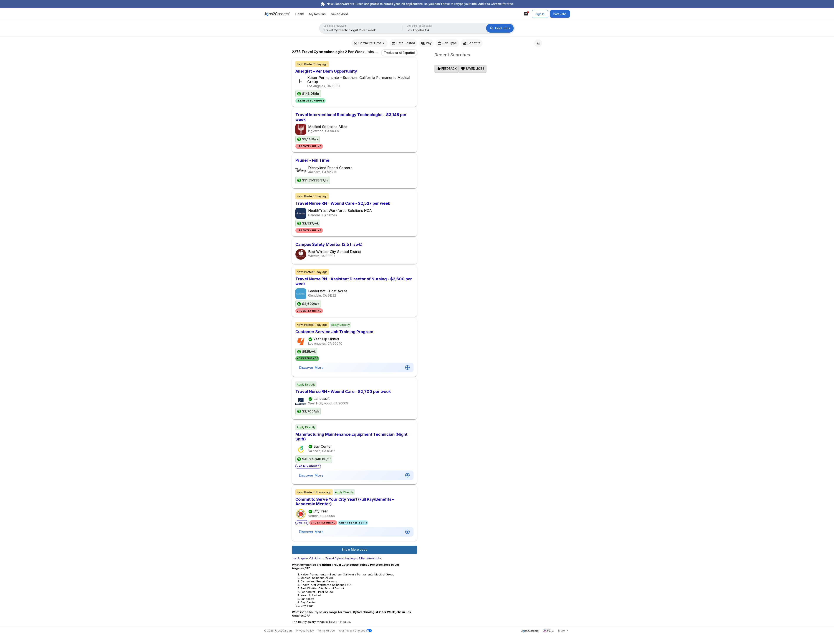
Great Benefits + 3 (353, 522)
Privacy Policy (305, 630)
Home (299, 14)
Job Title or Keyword (335, 26)
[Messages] (525, 14)
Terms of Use (326, 630)
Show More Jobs (354, 549)
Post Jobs (559, 14)
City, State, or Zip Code (419, 26)
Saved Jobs (339, 14)
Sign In (540, 14)
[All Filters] (538, 43)
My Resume (317, 14)
